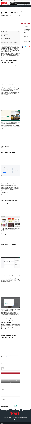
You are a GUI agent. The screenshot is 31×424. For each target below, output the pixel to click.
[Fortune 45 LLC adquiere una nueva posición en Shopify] (17, 379)
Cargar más (25, 43)
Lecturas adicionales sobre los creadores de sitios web (9, 42)
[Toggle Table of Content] (18, 31)
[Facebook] (28, 0)
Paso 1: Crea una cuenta (4, 34)
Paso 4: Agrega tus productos (5, 38)
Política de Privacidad (23, 423)
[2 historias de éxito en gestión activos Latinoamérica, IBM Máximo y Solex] (10, 379)
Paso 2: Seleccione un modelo (5, 35)
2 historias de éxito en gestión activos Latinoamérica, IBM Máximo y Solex (10, 381)
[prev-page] (1, 384)
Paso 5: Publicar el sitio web (5, 39)
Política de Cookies (28, 423)
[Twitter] (29, 0)
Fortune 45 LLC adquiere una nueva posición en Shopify (17, 382)
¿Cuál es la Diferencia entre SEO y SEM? (3, 382)
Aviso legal (19, 423)
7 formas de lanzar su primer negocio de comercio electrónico (15, 362)
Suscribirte (29, 46)
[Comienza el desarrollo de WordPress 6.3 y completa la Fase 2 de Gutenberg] (22, 36)
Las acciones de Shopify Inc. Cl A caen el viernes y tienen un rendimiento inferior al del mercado (27, 41)
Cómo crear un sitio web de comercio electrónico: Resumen (10, 41)
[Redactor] (1, 15)
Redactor (4, 15)
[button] (29, 6)
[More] (17, 18)
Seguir (26, 46)
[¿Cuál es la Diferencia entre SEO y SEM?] (4, 379)
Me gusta (22, 46)
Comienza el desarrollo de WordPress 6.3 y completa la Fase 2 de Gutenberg (27, 37)
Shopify (17, 380)
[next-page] (2, 384)
